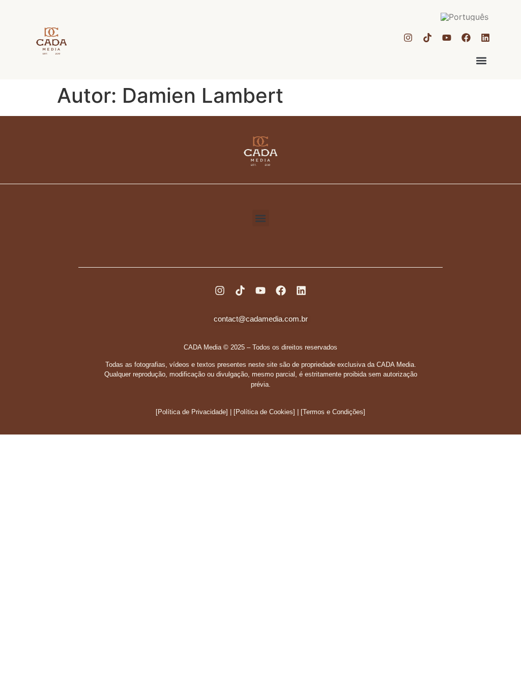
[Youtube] (446, 37)
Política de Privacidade (192, 412)
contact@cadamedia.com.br (261, 318)
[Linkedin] (485, 37)
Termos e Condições (333, 412)
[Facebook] (466, 37)
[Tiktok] (427, 37)
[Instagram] (408, 37)
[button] (481, 60)
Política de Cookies (264, 412)
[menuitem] (465, 16)
